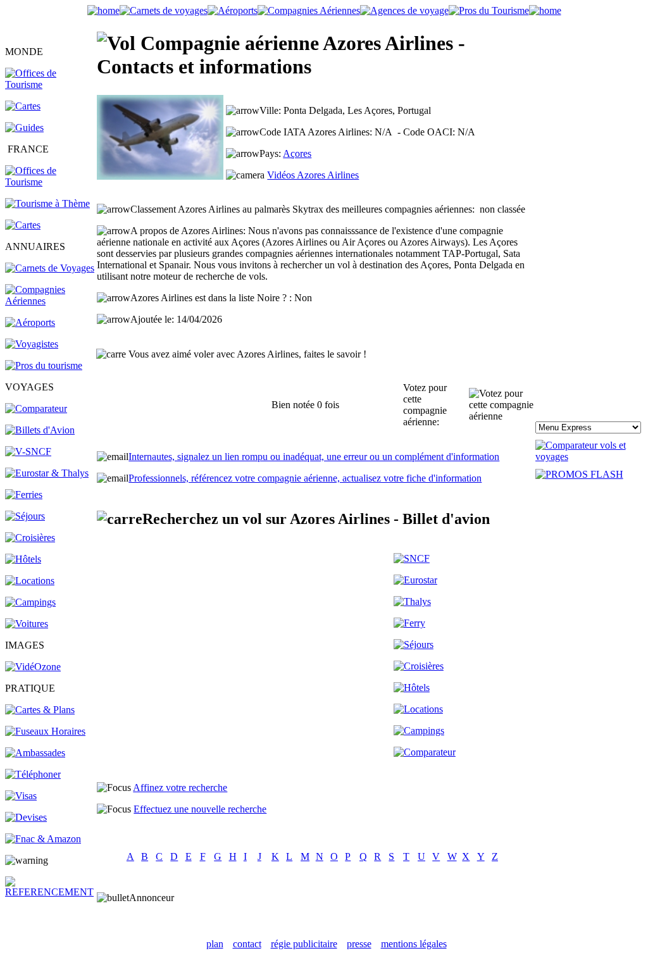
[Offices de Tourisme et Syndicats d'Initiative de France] (50, 182)
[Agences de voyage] (404, 10)
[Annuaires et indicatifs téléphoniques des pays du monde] (33, 774)
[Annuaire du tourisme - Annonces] (489, 10)
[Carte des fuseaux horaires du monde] (45, 731)
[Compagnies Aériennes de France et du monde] (309, 10)
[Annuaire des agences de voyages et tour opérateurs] (31, 344)
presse (359, 943)
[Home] (103, 10)
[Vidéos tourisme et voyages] (33, 666)
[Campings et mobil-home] (30, 602)
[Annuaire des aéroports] (30, 322)
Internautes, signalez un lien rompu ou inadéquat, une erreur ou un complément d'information (313, 456)
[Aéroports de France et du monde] (233, 10)
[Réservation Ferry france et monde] (23, 494)
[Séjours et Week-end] (413, 644)
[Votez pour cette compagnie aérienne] (501, 405)
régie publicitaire (304, 943)
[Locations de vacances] (29, 580)
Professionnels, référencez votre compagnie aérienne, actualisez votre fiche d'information (305, 478)
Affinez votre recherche (180, 787)
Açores (297, 153)
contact (247, 943)
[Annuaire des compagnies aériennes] (50, 301)
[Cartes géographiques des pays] (22, 106)
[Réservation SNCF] (28, 451)
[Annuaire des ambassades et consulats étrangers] (35, 752)
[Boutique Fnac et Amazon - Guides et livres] (43, 838)
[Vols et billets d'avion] (40, 430)
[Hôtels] (23, 559)
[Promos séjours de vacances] (25, 516)
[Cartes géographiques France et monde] (40, 709)
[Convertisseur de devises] (26, 817)
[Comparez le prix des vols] (589, 456)
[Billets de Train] (412, 558)
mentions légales (414, 943)
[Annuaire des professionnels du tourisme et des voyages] (43, 365)
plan (214, 943)
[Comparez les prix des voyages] (425, 752)
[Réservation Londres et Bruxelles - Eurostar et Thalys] (47, 473)
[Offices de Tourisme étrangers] (50, 84)
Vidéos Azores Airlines (313, 175)
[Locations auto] (26, 623)
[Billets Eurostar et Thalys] (415, 580)
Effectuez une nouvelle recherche (200, 809)
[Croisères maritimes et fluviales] (419, 666)
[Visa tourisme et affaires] (21, 795)
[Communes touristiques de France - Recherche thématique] (47, 203)
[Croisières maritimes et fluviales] (30, 537)
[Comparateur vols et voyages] (36, 408)
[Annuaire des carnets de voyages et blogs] (49, 268)
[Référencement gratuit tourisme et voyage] (50, 892)
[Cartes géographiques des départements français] (22, 225)
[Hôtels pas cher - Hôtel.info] (412, 687)
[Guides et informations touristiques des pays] (24, 127)
